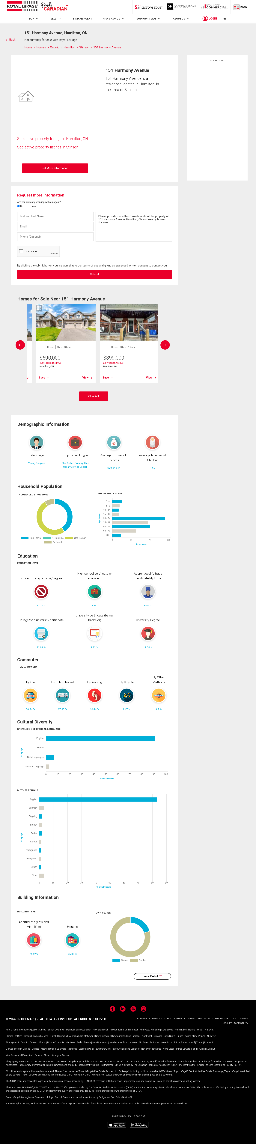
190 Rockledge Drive (50, 362)
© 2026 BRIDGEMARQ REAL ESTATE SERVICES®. (39, 1019)
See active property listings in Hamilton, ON (52, 138)
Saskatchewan (84, 1029)
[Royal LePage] (37, 7)
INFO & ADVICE (111, 18)
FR (224, 18)
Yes (33, 206)
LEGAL (234, 1019)
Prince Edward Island (185, 1029)
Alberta (42, 1029)
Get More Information (55, 168)
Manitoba (71, 1029)
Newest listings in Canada (57, 1055)
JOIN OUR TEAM (146, 18)
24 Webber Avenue (113, 362)
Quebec (33, 1029)
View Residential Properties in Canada (24, 1055)
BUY (31, 18)
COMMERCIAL (203, 1019)
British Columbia (56, 1029)
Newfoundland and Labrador (124, 1029)
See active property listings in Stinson (47, 147)
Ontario (24, 1029)
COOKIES (227, 1023)
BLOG (169, 1019)
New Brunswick (100, 1029)
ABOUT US (179, 18)
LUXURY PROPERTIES (184, 1019)
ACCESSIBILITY (241, 1023)
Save (42, 377)
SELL (53, 18)
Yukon (200, 1029)
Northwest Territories (150, 1029)
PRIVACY (244, 1019)
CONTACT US (143, 1019)
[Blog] (240, 6)
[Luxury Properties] (182, 7)
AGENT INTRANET (221, 1019)
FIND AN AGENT (82, 18)
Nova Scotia (167, 1029)
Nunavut (209, 1029)
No (21, 206)
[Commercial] (214, 6)
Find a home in (13, 1029)
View (85, 377)
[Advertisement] (217, 120)
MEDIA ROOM (158, 1019)
